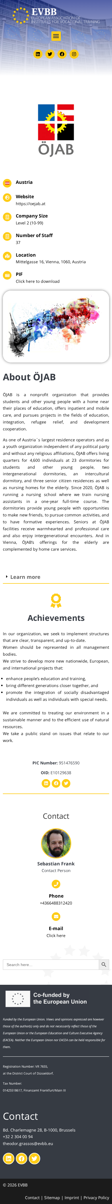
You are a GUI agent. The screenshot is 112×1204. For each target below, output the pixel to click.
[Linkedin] (38, 54)
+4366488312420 (56, 903)
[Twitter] (50, 54)
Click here (56, 935)
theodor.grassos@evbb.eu (28, 1143)
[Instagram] (74, 54)
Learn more (25, 576)
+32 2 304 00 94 (18, 1136)
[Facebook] (62, 54)
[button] (56, 36)
